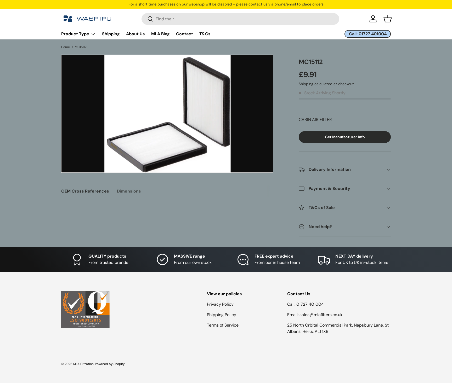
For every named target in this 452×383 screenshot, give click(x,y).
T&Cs (205, 34)
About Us (135, 34)
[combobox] (240, 19)
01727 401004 (310, 304)
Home (65, 47)
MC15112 (81, 47)
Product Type (75, 34)
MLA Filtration (83, 364)
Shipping (111, 34)
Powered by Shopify (110, 364)
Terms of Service (223, 325)
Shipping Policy (221, 314)
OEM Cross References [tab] (85, 191)
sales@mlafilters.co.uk (321, 314)
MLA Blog (160, 34)
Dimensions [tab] (129, 191)
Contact (184, 34)
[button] (387, 19)
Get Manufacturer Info (345, 137)
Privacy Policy (220, 304)
